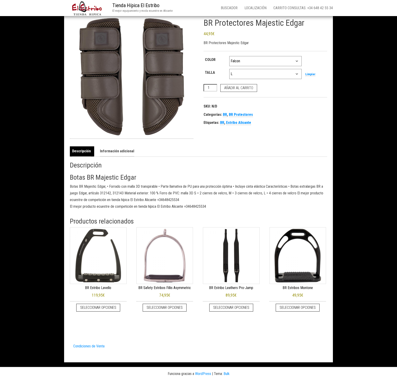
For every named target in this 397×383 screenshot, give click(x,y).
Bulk (227, 374)
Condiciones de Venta (89, 346)
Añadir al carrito (238, 88)
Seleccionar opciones (98, 307)
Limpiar (310, 74)
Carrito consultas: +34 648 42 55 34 (303, 8)
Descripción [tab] (81, 151)
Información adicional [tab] (117, 151)
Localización (255, 8)
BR (225, 114)
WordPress (203, 374)
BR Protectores (241, 114)
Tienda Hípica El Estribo (135, 5)
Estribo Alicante (238, 122)
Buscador (229, 8)
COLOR (210, 59)
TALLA (210, 72)
